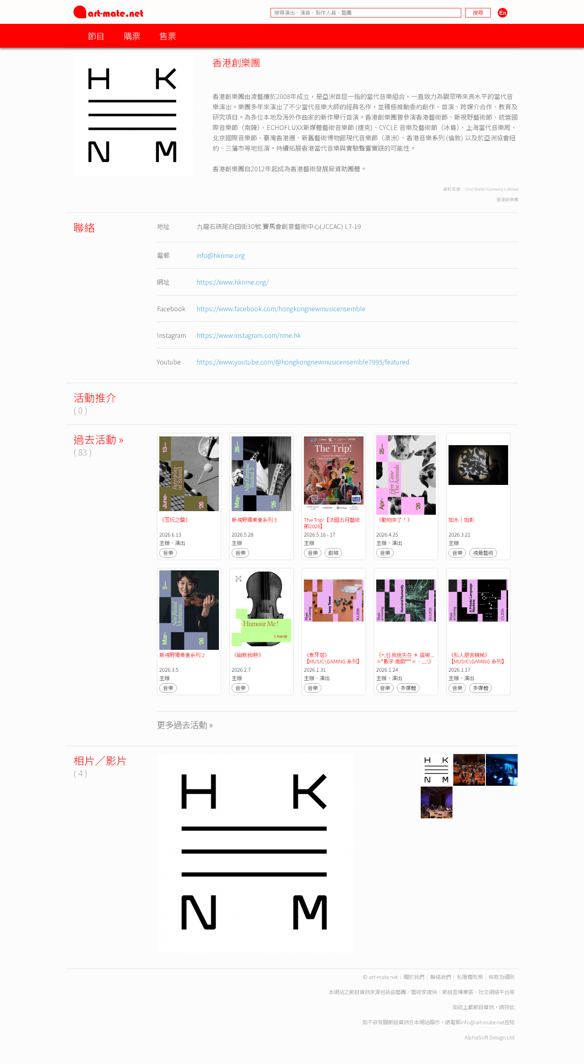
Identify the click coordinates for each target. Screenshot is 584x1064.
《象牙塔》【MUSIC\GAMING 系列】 (333, 658)
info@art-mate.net (482, 1022)
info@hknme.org (221, 255)
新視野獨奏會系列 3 (254, 519)
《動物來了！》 (394, 519)
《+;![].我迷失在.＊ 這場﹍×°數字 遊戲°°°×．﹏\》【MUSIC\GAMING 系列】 (405, 661)
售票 (167, 35)
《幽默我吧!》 (248, 655)
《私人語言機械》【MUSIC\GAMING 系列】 (478, 658)
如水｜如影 (461, 519)
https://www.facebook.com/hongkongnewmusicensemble (281, 308)
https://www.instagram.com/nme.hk (249, 335)
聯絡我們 (440, 977)
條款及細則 (501, 977)
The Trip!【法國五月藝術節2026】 (332, 523)
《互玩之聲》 (174, 519)
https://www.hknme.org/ (233, 282)
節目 (96, 35)
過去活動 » (98, 439)
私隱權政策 (470, 977)
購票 (132, 35)
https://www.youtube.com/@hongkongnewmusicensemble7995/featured (303, 361)
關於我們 (414, 977)
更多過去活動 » (185, 724)
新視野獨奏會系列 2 (182, 655)
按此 (509, 1007)
